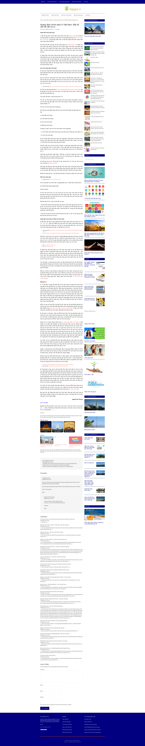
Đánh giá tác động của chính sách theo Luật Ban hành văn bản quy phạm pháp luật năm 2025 (97, 97)
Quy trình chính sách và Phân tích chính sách (92, 729)
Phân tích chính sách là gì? (67, 732)
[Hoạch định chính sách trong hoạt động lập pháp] (61, 440)
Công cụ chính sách (89, 323)
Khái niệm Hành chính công (96, 142)
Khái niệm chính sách (95, 62)
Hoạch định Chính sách (68, 449)
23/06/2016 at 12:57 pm (49, 498)
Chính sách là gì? (88, 357)
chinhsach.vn (66, 741)
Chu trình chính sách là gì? (67, 724)
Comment (42, 669)
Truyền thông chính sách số (96, 121)
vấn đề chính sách (52, 163)
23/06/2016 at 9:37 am (46, 479)
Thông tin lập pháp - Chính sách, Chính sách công (50, 606)
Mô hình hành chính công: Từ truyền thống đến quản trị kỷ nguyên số (54, 648)
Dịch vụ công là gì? (89, 462)
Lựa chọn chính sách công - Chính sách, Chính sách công (51, 556)
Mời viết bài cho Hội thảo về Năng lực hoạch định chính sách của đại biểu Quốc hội (46, 445)
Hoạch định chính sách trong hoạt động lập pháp (58, 366)
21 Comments (57, 29)
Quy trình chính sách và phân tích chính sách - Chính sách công (53, 598)
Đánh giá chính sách (49, 246)
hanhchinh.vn (78, 741)
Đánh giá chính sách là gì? (67, 729)
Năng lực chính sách (88, 721)
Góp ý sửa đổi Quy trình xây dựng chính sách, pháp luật (89, 582)
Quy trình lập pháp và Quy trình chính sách (92, 727)
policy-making (73, 35)
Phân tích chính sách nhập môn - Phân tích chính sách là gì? (52, 539)
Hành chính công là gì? (90, 391)
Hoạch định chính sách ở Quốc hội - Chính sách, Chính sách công (53, 524)
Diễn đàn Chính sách (59, 449)
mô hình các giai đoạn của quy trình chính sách (68, 89)
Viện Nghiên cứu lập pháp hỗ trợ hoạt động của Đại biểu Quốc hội (53, 569)
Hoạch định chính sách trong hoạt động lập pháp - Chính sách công (53, 633)
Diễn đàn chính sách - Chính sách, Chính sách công (50, 532)
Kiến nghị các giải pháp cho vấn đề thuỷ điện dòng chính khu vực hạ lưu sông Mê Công (94, 235)
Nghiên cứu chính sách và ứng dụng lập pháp (92, 732)
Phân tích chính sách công (55, 179)
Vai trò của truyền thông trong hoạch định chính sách (50, 591)
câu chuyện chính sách (49, 451)
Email (41, 691)
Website (42, 697)
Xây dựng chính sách (89, 412)
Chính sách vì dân (94, 57)
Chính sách (47, 449)
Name (41, 685)
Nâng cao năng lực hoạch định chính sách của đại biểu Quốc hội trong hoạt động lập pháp (97, 139)
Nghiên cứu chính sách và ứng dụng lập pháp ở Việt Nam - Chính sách (54, 577)
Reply (43, 492)
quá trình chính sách (74, 451)
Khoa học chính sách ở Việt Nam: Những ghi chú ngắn (89, 276)
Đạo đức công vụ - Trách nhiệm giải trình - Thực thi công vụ (52, 584)
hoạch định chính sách (58, 451)
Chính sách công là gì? (66, 721)
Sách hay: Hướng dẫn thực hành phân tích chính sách (89, 447)
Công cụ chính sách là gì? (67, 727)
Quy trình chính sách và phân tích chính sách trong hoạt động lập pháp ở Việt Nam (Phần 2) (60, 233)
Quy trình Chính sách (76, 449)
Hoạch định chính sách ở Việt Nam (90, 724)
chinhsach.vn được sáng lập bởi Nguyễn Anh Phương (49, 719)
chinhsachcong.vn (72, 741)
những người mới (72, 44)
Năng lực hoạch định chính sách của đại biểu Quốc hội (51, 627)
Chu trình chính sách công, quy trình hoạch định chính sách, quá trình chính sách (66, 86)
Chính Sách (70, 740)
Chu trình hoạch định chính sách (46, 655)
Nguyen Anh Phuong (48, 497)
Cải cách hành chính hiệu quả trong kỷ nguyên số (89, 456)
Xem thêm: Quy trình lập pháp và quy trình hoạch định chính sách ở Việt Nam (57, 364)
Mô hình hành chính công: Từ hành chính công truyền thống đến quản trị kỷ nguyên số (89, 473)
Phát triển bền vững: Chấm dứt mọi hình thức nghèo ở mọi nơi (52, 640)
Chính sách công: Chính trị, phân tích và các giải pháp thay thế (52, 620)
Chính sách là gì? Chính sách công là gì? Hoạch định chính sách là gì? (54, 564)
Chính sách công (72, 8)
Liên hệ (41, 724)
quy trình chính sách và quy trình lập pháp (61, 308)
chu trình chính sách (74, 389)
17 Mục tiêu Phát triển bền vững (97, 116)
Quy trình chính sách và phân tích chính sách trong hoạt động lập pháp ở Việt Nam (97, 48)
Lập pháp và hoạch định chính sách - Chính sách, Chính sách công (53, 546)
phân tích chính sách (66, 451)
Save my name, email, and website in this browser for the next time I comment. (55, 704)
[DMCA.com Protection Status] (43, 729)
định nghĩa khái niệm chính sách (70, 322)
